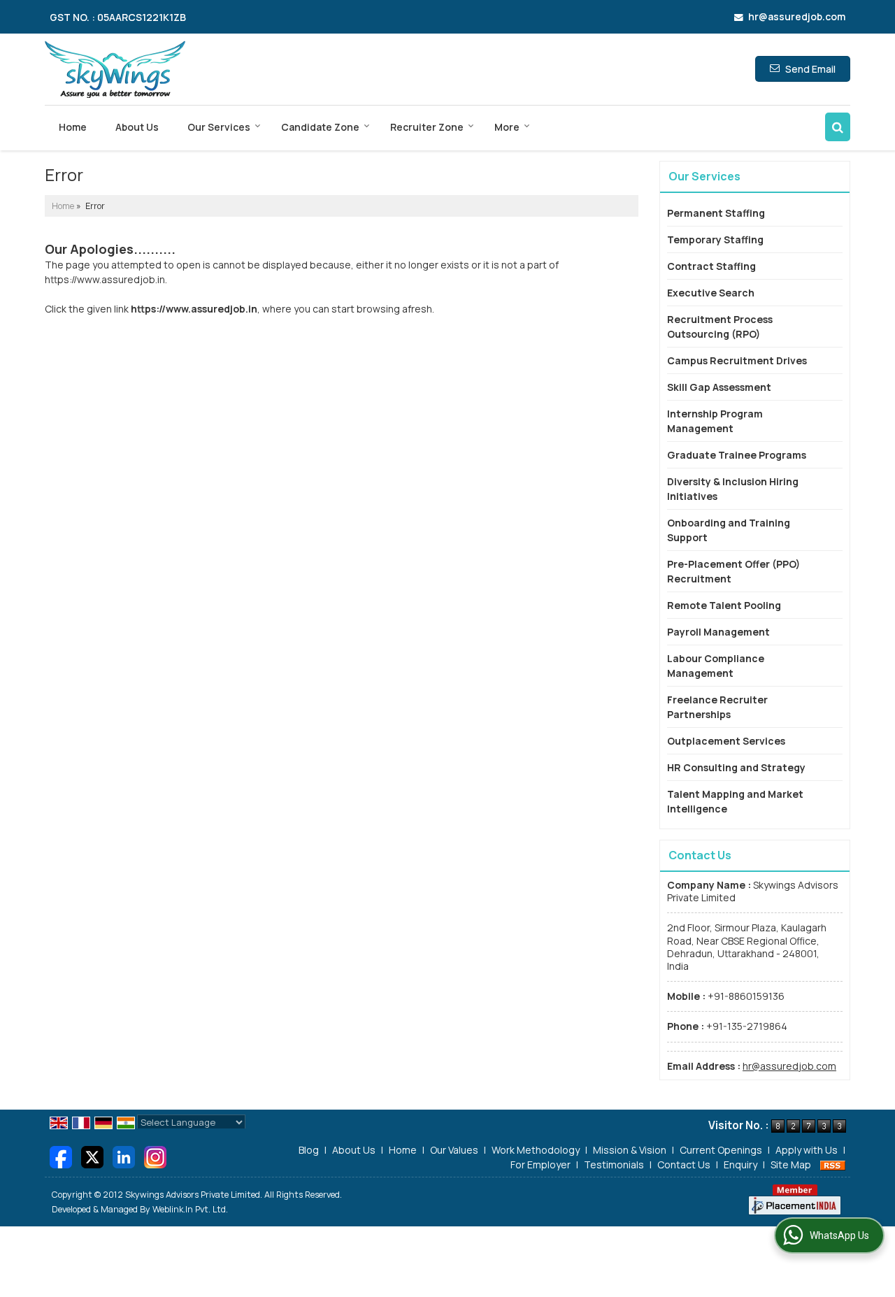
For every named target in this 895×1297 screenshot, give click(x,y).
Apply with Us (806, 1149)
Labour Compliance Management (715, 666)
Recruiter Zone (427, 127)
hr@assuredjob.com (796, 16)
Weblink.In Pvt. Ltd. (190, 1209)
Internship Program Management (715, 421)
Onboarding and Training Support (728, 530)
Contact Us (683, 1164)
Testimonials (614, 1164)
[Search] (837, 127)
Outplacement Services (726, 740)
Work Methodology (536, 1149)
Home (73, 127)
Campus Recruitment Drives (737, 360)
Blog (309, 1149)
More (507, 127)
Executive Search (710, 292)
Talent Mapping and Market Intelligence (735, 801)
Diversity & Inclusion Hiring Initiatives (733, 489)
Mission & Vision (629, 1149)
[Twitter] (92, 1156)
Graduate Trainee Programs (736, 454)
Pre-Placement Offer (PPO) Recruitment (733, 571)
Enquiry (740, 1164)
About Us (137, 127)
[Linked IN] (124, 1156)
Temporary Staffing (715, 239)
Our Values (454, 1149)
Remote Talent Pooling (724, 605)
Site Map (791, 1164)
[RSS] (832, 1164)
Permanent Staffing (716, 213)
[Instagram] (155, 1156)
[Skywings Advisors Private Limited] (115, 69)
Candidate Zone (320, 127)
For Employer (540, 1164)
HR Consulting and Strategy (736, 767)
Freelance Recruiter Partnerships (717, 707)
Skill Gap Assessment (719, 387)
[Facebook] (61, 1156)
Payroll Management (718, 631)
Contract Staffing (711, 266)
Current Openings (721, 1149)
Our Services (218, 127)
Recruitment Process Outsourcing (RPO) (720, 327)
